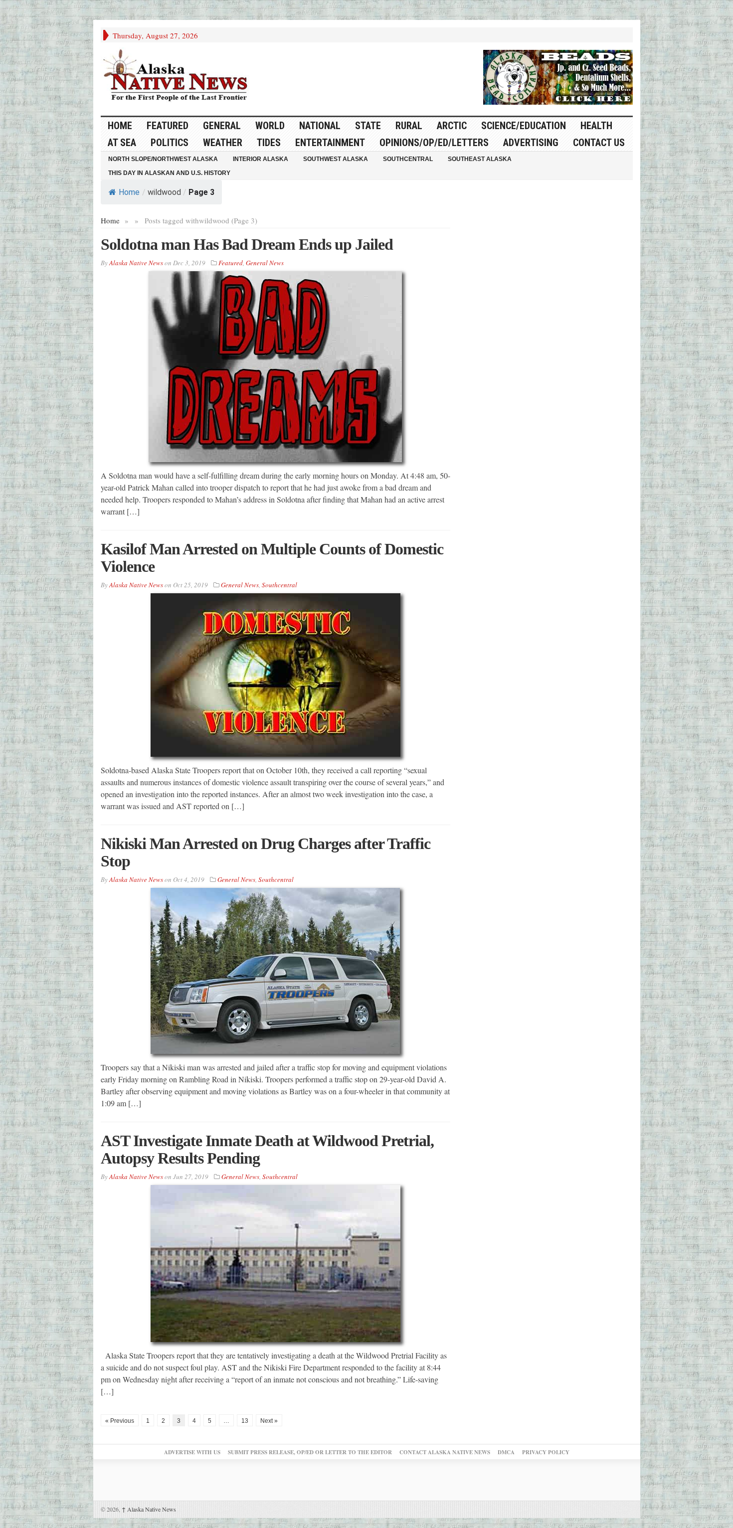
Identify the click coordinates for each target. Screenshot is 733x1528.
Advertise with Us (192, 1452)
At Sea (122, 143)
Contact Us (599, 143)
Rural (408, 126)
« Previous (119, 1420)
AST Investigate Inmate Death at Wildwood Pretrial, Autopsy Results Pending (267, 1149)
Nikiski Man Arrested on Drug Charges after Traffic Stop (265, 852)
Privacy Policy (545, 1452)
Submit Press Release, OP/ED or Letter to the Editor (310, 1452)
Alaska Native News (149, 1509)
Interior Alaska (260, 159)
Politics (169, 143)
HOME (120, 126)
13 (244, 1420)
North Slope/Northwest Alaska (163, 159)
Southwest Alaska (335, 159)
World (270, 126)
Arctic (452, 126)
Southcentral (408, 159)
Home (129, 192)
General (222, 126)
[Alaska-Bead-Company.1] (558, 76)
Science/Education (523, 126)
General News (265, 262)
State (368, 126)
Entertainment (330, 143)
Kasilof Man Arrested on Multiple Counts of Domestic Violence (272, 557)
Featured (167, 126)
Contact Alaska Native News (444, 1452)
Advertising (530, 143)
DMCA (506, 1452)
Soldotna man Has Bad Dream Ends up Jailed (247, 244)
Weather (222, 143)
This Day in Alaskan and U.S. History (169, 173)
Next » (269, 1420)
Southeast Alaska (480, 159)
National (320, 126)
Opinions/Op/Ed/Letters (434, 143)
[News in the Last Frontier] (178, 76)
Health (596, 126)
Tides (269, 143)
